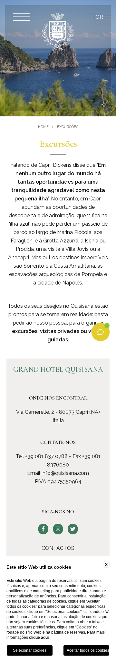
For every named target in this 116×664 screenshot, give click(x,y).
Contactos (58, 548)
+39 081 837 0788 (46, 456)
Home (43, 127)
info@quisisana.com (65, 473)
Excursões (67, 127)
